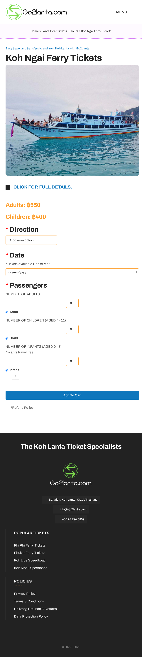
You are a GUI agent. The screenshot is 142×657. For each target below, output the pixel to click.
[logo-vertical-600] (71, 464)
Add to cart (72, 395)
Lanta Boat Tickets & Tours (60, 31)
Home (35, 31)
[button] (72, 187)
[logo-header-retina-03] (37, 5)
